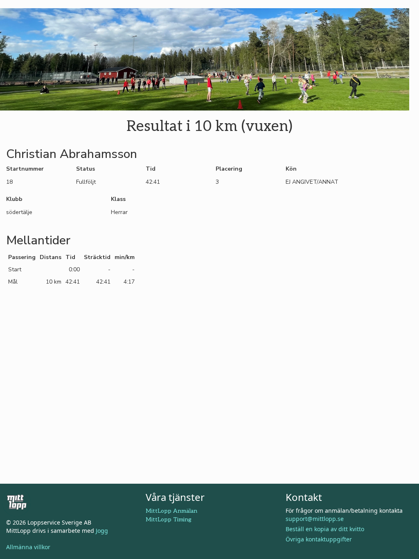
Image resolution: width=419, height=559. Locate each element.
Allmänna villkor (28, 547)
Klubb (14, 199)
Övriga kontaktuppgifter (319, 539)
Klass (118, 199)
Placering (229, 169)
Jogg (102, 530)
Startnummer (25, 169)
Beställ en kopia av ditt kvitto (325, 529)
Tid (150, 169)
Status (85, 169)
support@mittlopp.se (315, 519)
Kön (291, 169)
